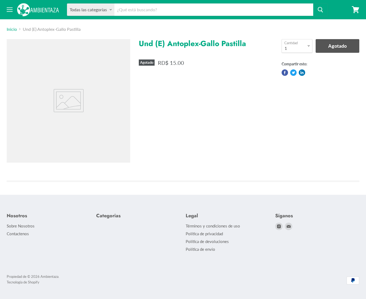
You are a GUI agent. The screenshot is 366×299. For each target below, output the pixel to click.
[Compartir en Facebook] (285, 72)
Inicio (12, 29)
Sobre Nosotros (21, 225)
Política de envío (200, 249)
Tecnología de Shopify (23, 282)
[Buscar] (320, 9)
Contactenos (18, 233)
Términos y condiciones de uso (213, 225)
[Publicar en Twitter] (293, 72)
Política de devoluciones (207, 241)
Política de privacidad (204, 233)
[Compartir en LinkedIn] (302, 72)
